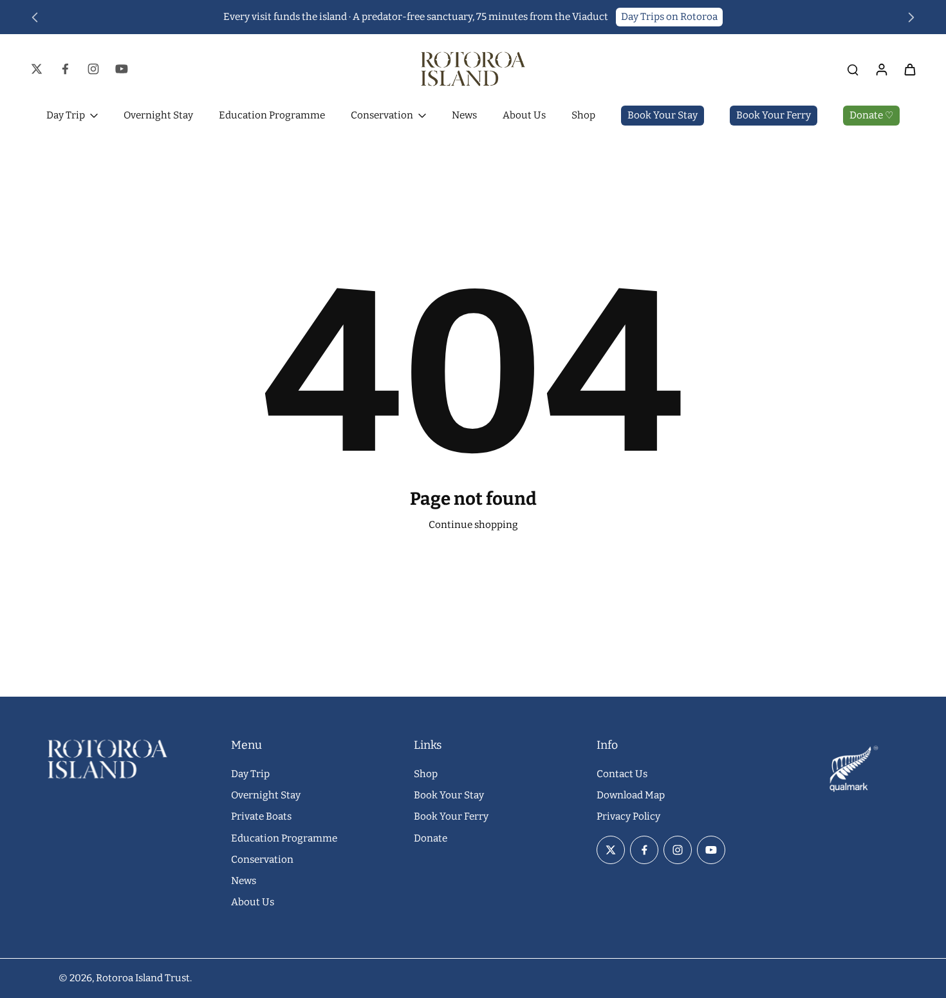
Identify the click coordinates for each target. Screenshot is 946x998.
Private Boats (261, 816)
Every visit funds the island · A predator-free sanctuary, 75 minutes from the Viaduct (415, 17)
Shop (426, 774)
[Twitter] (37, 69)
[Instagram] (93, 69)
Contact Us (622, 774)
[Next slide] (911, 17)
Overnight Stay (266, 795)
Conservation (262, 859)
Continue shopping (473, 525)
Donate (430, 838)
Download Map (631, 795)
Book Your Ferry (451, 816)
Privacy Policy (628, 816)
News (243, 881)
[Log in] (881, 69)
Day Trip (250, 774)
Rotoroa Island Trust (143, 978)
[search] (853, 69)
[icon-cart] (909, 69)
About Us (252, 902)
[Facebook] (65, 69)
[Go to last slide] (34, 17)
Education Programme (284, 838)
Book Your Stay (449, 795)
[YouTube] (121, 69)
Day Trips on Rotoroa (669, 17)
